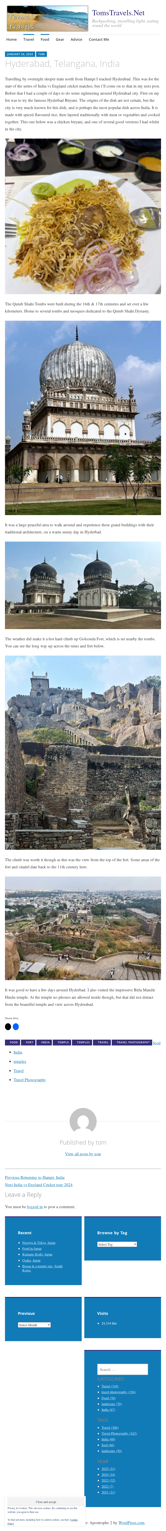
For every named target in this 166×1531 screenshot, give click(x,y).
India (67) (108, 1409)
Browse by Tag (112, 1232)
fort (29, 1042)
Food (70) (108, 1398)
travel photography (133, 1042)
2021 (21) (108, 1492)
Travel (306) (110, 1427)
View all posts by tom (83, 1153)
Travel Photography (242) (119, 1433)
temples (20, 1061)
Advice (76, 39)
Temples (83, 1042)
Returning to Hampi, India (34, 1177)
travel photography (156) (119, 1392)
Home (11, 39)
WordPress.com (131, 1522)
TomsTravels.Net (118, 12)
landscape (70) (112, 1403)
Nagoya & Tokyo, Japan (38, 1242)
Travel (28, 39)
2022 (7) (107, 1486)
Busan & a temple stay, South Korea (42, 1268)
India (45, 1042)
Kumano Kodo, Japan (37, 1254)
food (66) (108, 1445)
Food (45, 39)
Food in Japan (32, 1248)
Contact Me (99, 39)
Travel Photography (30, 1079)
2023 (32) (108, 1480)
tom (41, 54)
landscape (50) (112, 1450)
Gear (60, 39)
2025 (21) (108, 1468)
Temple (63, 1042)
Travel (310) (110, 1386)
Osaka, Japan (31, 1260)
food (157, 1042)
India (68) (108, 1439)
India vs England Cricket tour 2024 (39, 1184)
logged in (35, 1206)
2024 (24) (108, 1474)
